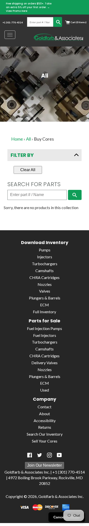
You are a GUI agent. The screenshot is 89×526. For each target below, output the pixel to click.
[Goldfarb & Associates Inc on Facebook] (29, 455)
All (28, 139)
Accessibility (45, 420)
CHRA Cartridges (44, 277)
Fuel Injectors (44, 335)
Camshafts (44, 270)
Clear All (27, 170)
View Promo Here (16, 11)
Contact (44, 406)
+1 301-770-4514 (12, 22)
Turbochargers (44, 263)
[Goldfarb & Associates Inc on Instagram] (49, 455)
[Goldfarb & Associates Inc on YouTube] (59, 455)
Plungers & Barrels (44, 298)
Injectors (44, 256)
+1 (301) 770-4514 (68, 472)
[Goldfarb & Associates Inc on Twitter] (39, 455)
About (44, 413)
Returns (44, 427)
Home (17, 139)
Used (44, 390)
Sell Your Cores (44, 441)
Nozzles (45, 284)
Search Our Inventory (45, 434)
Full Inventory (44, 311)
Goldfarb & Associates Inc (60, 496)
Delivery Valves (44, 362)
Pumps (44, 249)
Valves (44, 291)
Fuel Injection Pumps (44, 328)
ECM (44, 304)
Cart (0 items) (78, 22)
